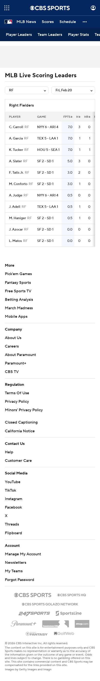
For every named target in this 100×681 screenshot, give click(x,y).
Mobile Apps (16, 316)
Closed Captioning (21, 422)
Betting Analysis (19, 299)
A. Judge (15, 195)
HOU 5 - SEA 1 (48, 150)
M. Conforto (18, 184)
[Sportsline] (69, 612)
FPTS (66, 117)
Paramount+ (15, 363)
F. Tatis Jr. (16, 172)
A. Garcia (16, 138)
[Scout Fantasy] (37, 633)
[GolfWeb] (64, 633)
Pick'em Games (18, 273)
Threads (12, 524)
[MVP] (82, 621)
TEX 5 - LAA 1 (47, 138)
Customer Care (18, 460)
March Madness (19, 308)
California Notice (20, 431)
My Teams (14, 571)
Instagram (13, 498)
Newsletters (15, 562)
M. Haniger (17, 218)
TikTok (10, 490)
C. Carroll (16, 127)
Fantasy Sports (18, 282)
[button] (7, 8)
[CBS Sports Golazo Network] (50, 603)
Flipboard (13, 533)
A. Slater (15, 161)
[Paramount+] (23, 622)
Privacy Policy (17, 401)
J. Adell (14, 207)
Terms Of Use (17, 393)
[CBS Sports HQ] (71, 594)
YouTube (12, 482)
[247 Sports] (34, 612)
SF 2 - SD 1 (45, 161)
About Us (13, 337)
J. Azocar (16, 229)
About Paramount (20, 354)
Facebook (13, 507)
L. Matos (15, 241)
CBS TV (12, 371)
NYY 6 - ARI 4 (47, 127)
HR (86, 117)
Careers (12, 346)
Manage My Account (23, 554)
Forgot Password (19, 579)
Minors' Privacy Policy (24, 410)
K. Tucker (16, 150)
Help (9, 452)
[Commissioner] (55, 622)
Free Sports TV (18, 291)
